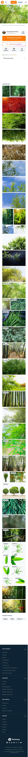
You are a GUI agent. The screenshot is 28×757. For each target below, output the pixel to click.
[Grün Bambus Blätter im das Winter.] (13, 294)
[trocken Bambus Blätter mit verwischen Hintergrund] (13, 163)
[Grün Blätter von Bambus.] (13, 415)
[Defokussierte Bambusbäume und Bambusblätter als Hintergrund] (13, 580)
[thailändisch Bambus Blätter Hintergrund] (9, 352)
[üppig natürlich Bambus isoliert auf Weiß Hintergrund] (5, 525)
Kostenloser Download (14, 38)
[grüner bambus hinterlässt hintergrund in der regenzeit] (13, 383)
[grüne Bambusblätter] (8, 244)
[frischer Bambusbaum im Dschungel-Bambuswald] (13, 447)
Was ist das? (14, 54)
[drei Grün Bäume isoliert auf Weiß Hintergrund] (13, 550)
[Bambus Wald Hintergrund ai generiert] (13, 594)
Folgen (23, 33)
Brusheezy (4, 755)
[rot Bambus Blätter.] (13, 116)
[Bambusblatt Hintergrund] (13, 479)
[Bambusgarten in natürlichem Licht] (13, 399)
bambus (5, 722)
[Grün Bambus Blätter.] (13, 132)
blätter (12, 722)
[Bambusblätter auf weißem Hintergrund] (6, 607)
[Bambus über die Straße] (6, 340)
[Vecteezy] (2, 2)
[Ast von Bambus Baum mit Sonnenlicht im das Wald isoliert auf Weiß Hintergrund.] (13, 463)
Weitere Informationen (8, 57)
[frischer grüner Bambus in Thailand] (13, 310)
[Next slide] (22, 722)
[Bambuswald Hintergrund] (10, 536)
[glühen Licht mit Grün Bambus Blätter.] (8, 265)
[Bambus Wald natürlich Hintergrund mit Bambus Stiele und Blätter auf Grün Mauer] (6, 90)
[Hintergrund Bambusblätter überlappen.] (13, 147)
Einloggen (20, 2)
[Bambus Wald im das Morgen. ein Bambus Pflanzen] (7, 227)
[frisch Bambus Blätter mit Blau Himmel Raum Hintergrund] (13, 179)
